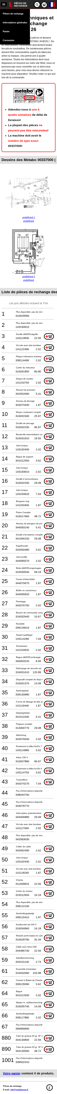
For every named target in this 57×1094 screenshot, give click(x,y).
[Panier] (44, 5)
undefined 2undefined (28, 278)
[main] (28, 544)
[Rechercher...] (37, 4)
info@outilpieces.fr (19, 1090)
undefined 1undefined (28, 219)
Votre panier (12, 1073)
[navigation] (4, 4)
